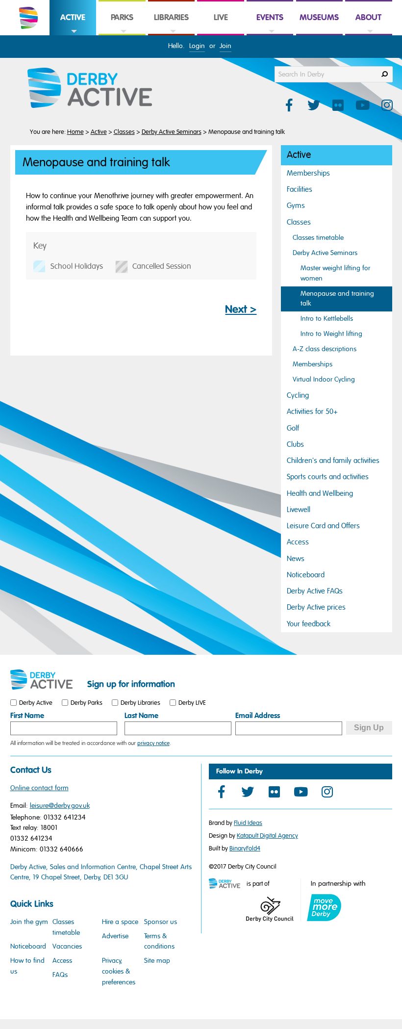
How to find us (27, 966)
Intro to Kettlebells (327, 318)
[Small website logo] (46, 679)
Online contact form (39, 788)
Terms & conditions (159, 941)
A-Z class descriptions (324, 349)
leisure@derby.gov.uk (60, 805)
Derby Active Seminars (171, 132)
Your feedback (308, 623)
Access (298, 542)
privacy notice (153, 743)
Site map (157, 960)
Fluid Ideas (248, 823)
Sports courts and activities (328, 476)
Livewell (298, 509)
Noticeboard (306, 574)
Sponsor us (160, 922)
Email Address (257, 715)
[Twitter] (247, 791)
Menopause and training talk (337, 298)
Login (197, 46)
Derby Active (35, 702)
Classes (124, 132)
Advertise (115, 936)
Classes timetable (318, 237)
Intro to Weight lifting (331, 334)
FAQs (60, 975)
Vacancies (67, 946)
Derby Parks (86, 702)
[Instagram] (327, 791)
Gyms (296, 205)
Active (99, 132)
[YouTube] (300, 791)
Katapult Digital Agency (267, 836)
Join (225, 46)
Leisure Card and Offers (323, 525)
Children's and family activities (333, 460)
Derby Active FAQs (315, 591)
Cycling (298, 395)
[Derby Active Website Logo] (99, 88)
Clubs (295, 444)
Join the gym (29, 922)
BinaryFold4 (244, 848)
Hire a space (120, 922)
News (295, 558)
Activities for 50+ (312, 411)
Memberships (308, 173)
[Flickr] (274, 791)
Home (75, 132)
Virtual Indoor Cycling (324, 379)
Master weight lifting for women (335, 273)
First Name (27, 715)
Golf (293, 428)
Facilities (299, 189)
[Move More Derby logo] (324, 907)
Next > (240, 309)
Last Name (141, 715)
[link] (73, 34)
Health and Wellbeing (320, 493)
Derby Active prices (316, 607)
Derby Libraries (140, 702)
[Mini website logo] (227, 884)
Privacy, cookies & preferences (118, 971)
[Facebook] (221, 791)
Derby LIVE (192, 702)
